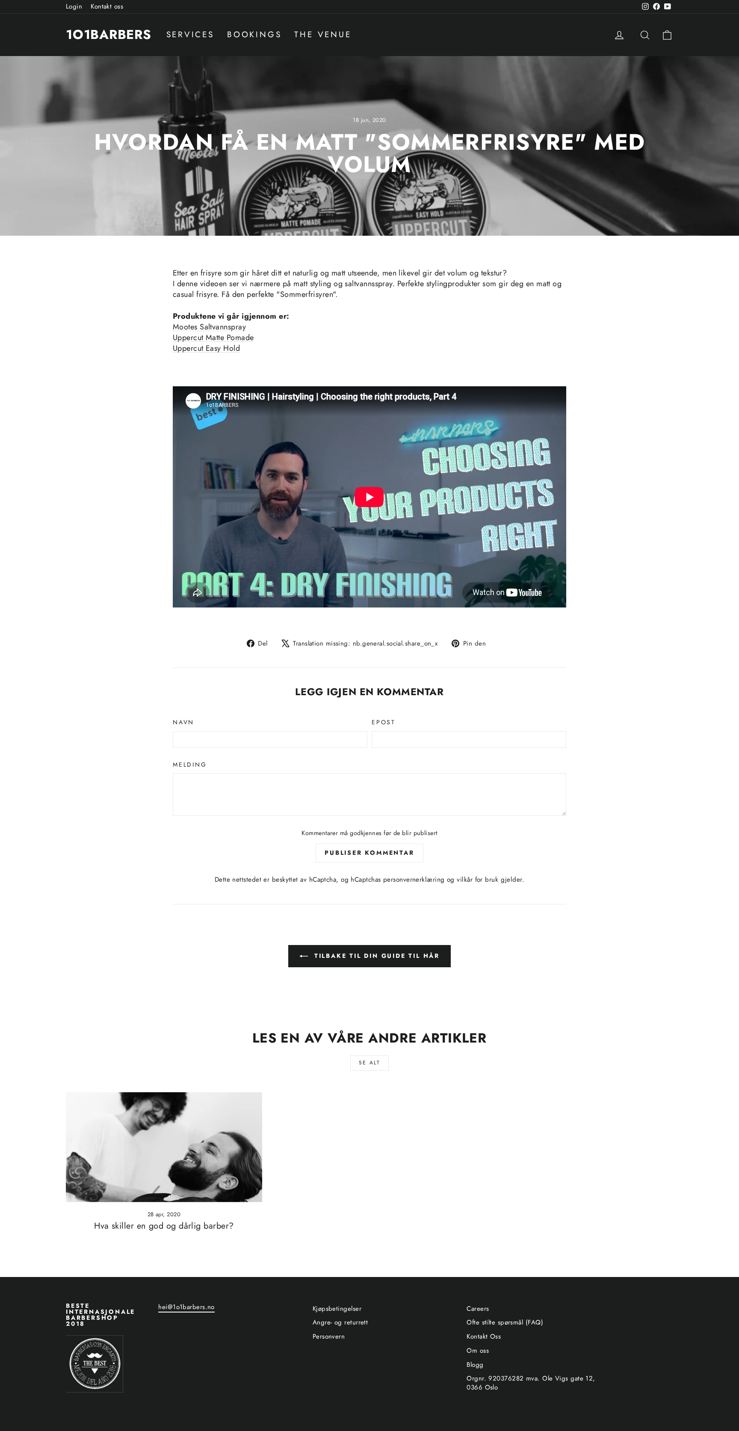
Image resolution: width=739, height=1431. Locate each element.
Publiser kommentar (369, 852)
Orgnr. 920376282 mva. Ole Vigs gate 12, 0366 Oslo (531, 1383)
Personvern (329, 1336)
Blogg (475, 1364)
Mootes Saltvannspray (209, 326)
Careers (478, 1308)
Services (190, 34)
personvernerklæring (414, 879)
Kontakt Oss (484, 1336)
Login (74, 6)
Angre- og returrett (340, 1322)
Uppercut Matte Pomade (213, 337)
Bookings (254, 34)
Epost (384, 722)
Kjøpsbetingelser (337, 1308)
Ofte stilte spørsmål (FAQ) (505, 1322)
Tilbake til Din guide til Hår (375, 955)
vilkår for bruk (477, 879)
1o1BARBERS (108, 34)
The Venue (322, 34)
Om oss (478, 1350)
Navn (183, 722)
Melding (190, 765)
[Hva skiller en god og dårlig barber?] (164, 1147)
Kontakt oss (107, 6)
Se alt (369, 1063)
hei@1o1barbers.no (186, 1307)
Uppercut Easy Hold (206, 348)
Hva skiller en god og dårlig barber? (164, 1226)
